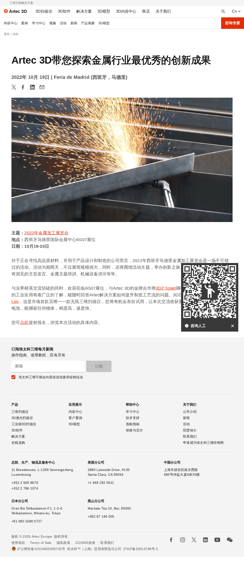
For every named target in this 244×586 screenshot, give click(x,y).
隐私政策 (63, 543)
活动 (63, 23)
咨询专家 (232, 23)
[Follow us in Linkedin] (205, 539)
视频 (52, 23)
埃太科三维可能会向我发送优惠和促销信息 (51, 377)
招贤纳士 (190, 430)
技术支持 (132, 418)
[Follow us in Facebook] (171, 539)
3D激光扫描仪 (22, 418)
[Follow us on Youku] (217, 539)
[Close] (232, 326)
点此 (24, 322)
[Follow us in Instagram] (182, 539)
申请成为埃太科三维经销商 (203, 443)
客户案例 (75, 418)
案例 (24, 23)
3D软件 (17, 430)
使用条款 (18, 543)
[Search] (223, 11)
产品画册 (88, 23)
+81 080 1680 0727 (26, 521)
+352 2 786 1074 (24, 488)
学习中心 (39, 23)
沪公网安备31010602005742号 (41, 549)
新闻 (74, 23)
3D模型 (104, 23)
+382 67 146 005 (101, 516)
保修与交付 (134, 430)
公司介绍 (190, 412)
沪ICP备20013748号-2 (140, 549)
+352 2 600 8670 (24, 483)
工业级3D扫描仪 (23, 424)
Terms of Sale (40, 543)
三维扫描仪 (19, 412)
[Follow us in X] (194, 539)
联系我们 (190, 436)
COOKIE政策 (85, 543)
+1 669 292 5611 (101, 483)
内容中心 (10, 23)
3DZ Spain (166, 288)
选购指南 (132, 424)
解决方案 (18, 436)
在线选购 (18, 443)
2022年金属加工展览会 (46, 233)
